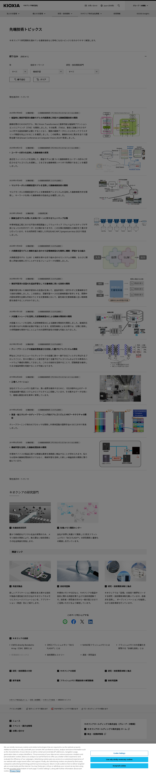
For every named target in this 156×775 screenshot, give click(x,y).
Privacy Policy (15, 771)
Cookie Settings (119, 753)
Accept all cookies (119, 766)
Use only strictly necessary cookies (119, 759)
